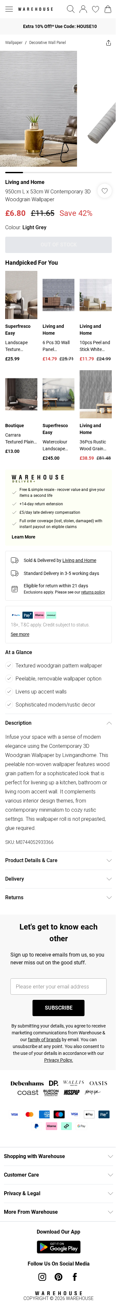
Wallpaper (13, 42)
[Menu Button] (9, 9)
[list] (56, 109)
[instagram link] (40, 1273)
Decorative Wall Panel (47, 42)
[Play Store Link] (56, 1243)
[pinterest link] (56, 1273)
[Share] (104, 43)
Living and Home (25, 177)
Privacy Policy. (77, 1056)
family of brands (64, 1035)
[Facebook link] (72, 1273)
